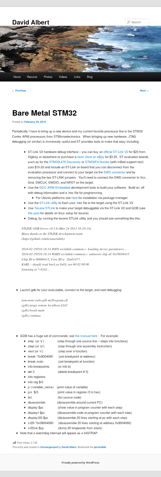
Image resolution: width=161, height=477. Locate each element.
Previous (19, 90)
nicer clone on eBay (90, 156)
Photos (48, 77)
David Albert (30, 21)
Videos (63, 77)
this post (33, 213)
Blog (89, 77)
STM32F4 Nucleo (97, 161)
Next (144, 90)
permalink (100, 447)
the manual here (86, 335)
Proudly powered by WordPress (80, 462)
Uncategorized (49, 447)
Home (17, 77)
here (74, 197)
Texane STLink (44, 208)
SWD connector (114, 172)
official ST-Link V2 (116, 151)
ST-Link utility (48, 202)
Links (77, 77)
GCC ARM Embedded (54, 187)
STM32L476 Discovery (65, 161)
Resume (32, 77)
